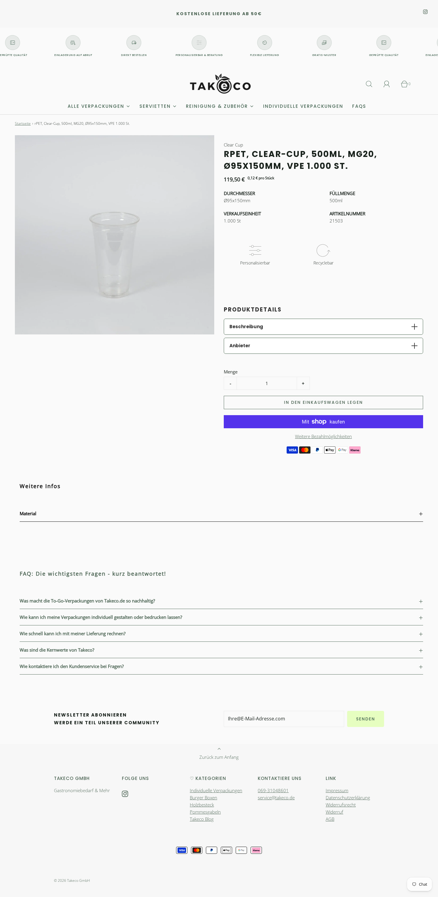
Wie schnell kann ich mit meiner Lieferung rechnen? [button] (72, 633)
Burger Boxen (203, 798)
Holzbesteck (202, 805)
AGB (330, 819)
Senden (365, 719)
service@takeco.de (276, 798)
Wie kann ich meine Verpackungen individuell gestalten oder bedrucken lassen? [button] (101, 617)
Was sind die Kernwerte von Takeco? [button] (57, 650)
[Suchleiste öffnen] (372, 84)
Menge (230, 372)
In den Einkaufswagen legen (323, 402)
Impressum (337, 790)
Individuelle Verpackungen (303, 106)
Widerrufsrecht (341, 805)
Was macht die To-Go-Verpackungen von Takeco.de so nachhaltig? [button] (87, 601)
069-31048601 (273, 790)
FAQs (359, 106)
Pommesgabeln (205, 812)
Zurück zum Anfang (219, 757)
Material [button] (28, 513)
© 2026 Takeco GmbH (72, 880)
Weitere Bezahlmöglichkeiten (323, 436)
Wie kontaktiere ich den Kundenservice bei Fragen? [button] (72, 666)
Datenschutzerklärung (348, 798)
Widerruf (334, 812)
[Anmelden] (390, 84)
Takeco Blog (202, 819)
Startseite (23, 123)
